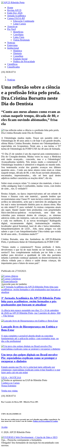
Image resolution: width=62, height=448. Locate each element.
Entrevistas (12, 45)
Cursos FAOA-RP (16, 18)
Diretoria (17, 53)
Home (10, 7)
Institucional (13, 48)
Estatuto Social (20, 58)
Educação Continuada (23, 21)
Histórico (17, 50)
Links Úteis (18, 37)
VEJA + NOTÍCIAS (11, 377)
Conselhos (18, 56)
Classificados (13, 67)
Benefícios (18, 32)
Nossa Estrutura (8, 385)
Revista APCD (14, 10)
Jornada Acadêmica (16, 15)
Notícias (11, 42)
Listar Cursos (19, 23)
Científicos (12, 64)
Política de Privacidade (24, 61)
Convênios (18, 34)
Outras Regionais (21, 40)
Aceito (4, 427)
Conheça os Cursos (10, 383)
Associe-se (12, 26)
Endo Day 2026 (14, 13)
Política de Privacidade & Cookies (45, 421)
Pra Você (11, 29)
